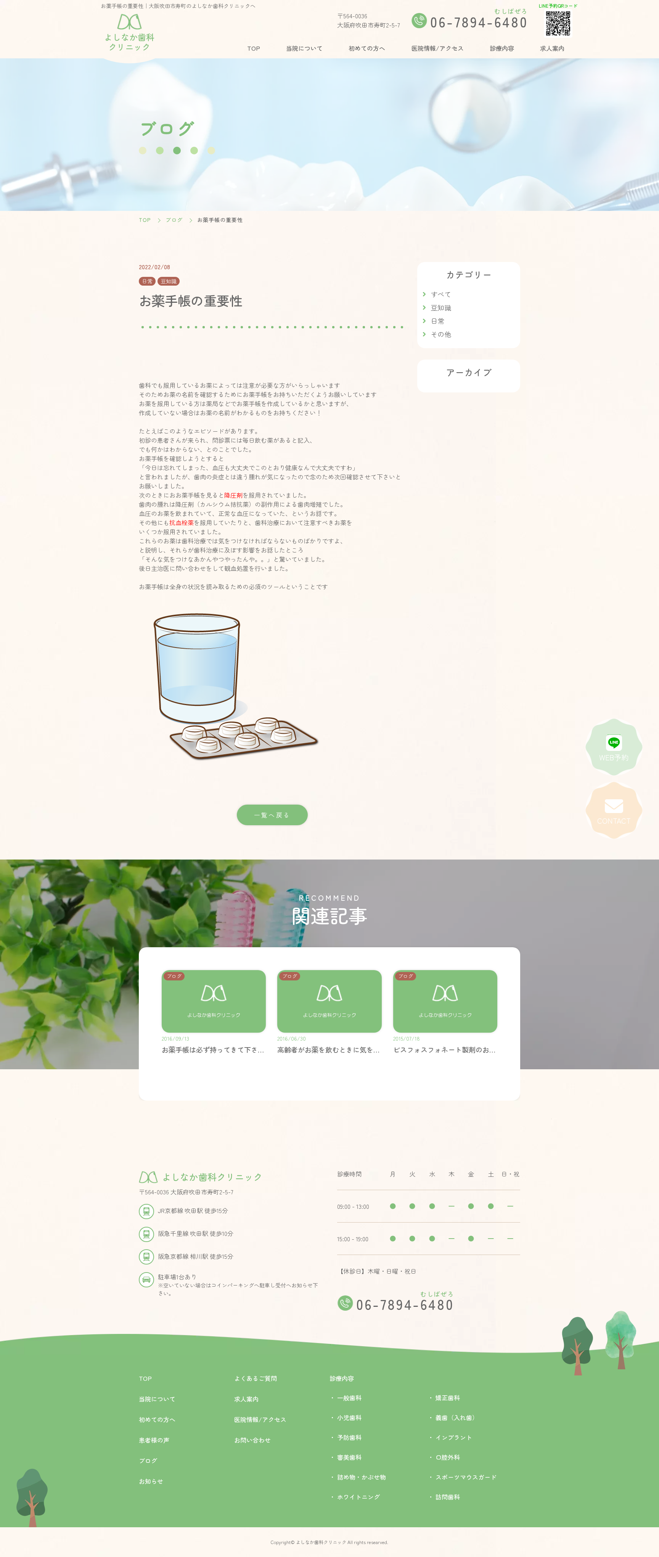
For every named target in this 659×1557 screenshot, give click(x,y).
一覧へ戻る (272, 814)
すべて (441, 294)
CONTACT (614, 820)
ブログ (174, 219)
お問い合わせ (252, 1440)
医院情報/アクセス (437, 48)
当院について (304, 48)
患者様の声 (154, 1440)
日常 (437, 321)
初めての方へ (367, 48)
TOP (253, 48)
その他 (441, 334)
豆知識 (441, 307)
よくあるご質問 (255, 1378)
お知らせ (151, 1481)
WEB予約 (613, 757)
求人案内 (552, 48)
